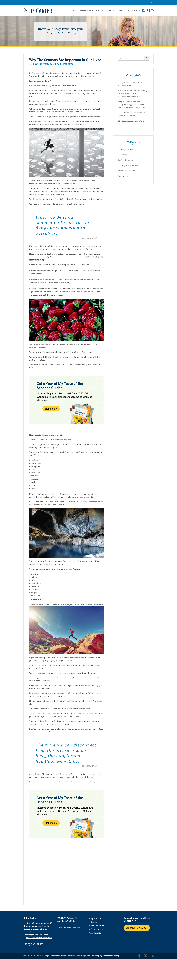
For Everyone (85, 10)
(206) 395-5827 (33, 944)
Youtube (148, 10)
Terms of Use (96, 929)
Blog (119, 10)
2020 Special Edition (127, 149)
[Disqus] (66, 868)
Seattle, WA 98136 (66, 921)
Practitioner (123, 176)
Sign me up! (51, 408)
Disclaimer (95, 933)
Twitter (145, 956)
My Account (96, 919)
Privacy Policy (97, 926)
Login (151, 2)
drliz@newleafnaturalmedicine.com (71, 927)
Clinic (127, 10)
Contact (136, 10)
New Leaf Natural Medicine (39, 937)
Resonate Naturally (111, 955)
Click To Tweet (88, 238)
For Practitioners (104, 10)
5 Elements (123, 155)
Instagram (152, 10)
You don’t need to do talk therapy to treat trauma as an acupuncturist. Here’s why (132, 93)
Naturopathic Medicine (128, 165)
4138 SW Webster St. (67, 918)
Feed (152, 956)
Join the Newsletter (136, 927)
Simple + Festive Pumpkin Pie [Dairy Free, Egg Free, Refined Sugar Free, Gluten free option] (131, 104)
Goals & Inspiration (126, 160)
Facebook (143, 10)
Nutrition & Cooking (126, 171)
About (73, 10)
